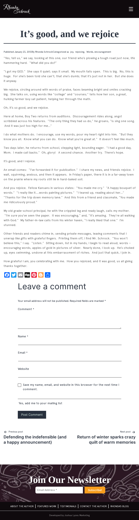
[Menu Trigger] (131, 9)
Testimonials (68, 506)
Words (89, 51)
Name (23, 336)
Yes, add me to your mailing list (40, 403)
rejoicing (79, 51)
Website (23, 369)
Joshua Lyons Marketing (77, 515)
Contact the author (93, 506)
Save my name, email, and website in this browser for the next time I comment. (71, 387)
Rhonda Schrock (44, 51)
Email (22, 352)
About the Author (22, 506)
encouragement (102, 51)
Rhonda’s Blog (119, 506)
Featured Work (46, 506)
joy (71, 51)
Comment (26, 309)
